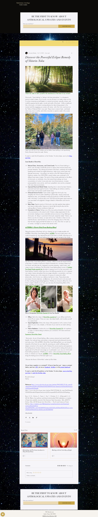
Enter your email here (28, 23)
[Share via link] (36, 417)
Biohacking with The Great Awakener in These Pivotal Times (33, 450)
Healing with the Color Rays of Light (62, 450)
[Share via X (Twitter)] (29, 417)
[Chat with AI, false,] (3, 514)
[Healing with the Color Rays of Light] (63, 440)
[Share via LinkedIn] (33, 417)
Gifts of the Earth (28, 413)
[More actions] (72, 53)
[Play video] (49, 79)
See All (75, 430)
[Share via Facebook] (26, 417)
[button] (63, 41)
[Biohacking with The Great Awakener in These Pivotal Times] (34, 440)
